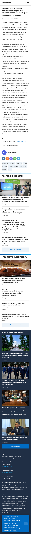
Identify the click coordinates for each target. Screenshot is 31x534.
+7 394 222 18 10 (6, 464)
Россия (4, 166)
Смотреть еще (15, 446)
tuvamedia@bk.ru (7, 466)
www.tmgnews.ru (21, 141)
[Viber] (11, 158)
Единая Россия (13, 166)
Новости (19, 163)
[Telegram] (18, 158)
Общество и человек (8, 163)
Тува (25, 163)
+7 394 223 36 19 (6, 478)
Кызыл (4, 169)
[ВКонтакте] (3, 158)
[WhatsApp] (15, 158)
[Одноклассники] (7, 158)
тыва (9, 169)
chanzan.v (23, 166)
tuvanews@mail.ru (7, 472)
